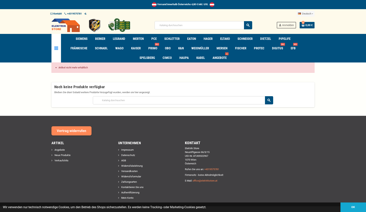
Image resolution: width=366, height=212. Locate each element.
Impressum (127, 149)
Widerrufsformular (131, 176)
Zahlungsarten (129, 181)
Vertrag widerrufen (71, 131)
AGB (123, 160)
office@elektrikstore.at (205, 180)
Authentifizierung (130, 192)
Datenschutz (128, 155)
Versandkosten (129, 171)
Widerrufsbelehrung (132, 165)
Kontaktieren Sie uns (132, 187)
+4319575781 (211, 169)
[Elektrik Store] (90, 25)
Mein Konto (127, 197)
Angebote (59, 149)
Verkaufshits (61, 160)
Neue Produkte (62, 155)
